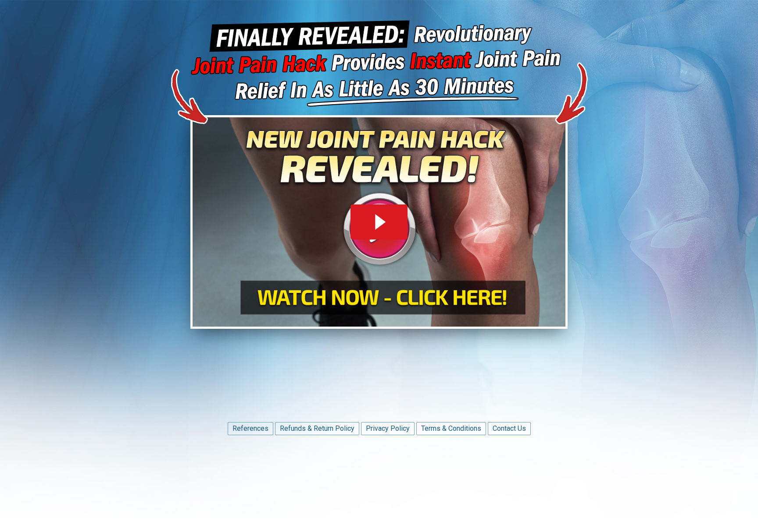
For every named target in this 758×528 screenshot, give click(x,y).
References (250, 428)
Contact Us (509, 428)
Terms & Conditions (451, 428)
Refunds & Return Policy (317, 428)
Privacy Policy (388, 428)
